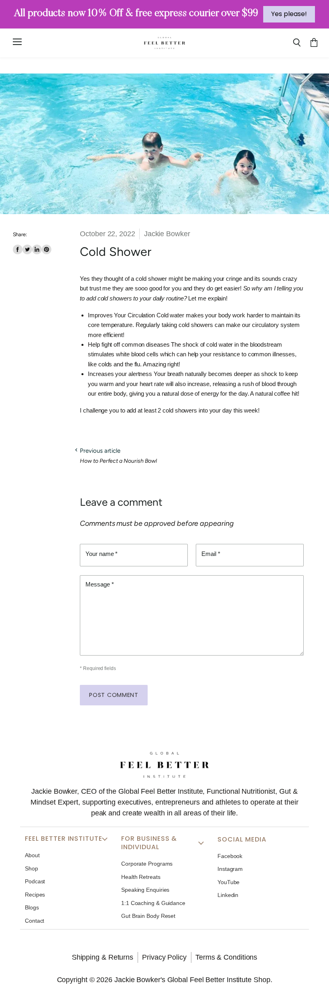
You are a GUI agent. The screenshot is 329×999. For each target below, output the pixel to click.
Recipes (35, 894)
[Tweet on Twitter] (27, 249)
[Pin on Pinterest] (46, 249)
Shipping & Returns (102, 957)
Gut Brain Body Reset (148, 916)
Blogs (32, 907)
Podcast (35, 881)
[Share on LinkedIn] (37, 249)
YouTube (228, 882)
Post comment (113, 695)
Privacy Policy (164, 957)
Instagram (230, 869)
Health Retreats (140, 877)
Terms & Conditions (226, 957)
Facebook (229, 856)
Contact (34, 920)
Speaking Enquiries (145, 890)
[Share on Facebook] (17, 249)
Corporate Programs (147, 863)
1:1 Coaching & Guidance (153, 903)
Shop (31, 868)
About (32, 855)
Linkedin (227, 895)
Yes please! (289, 13)
